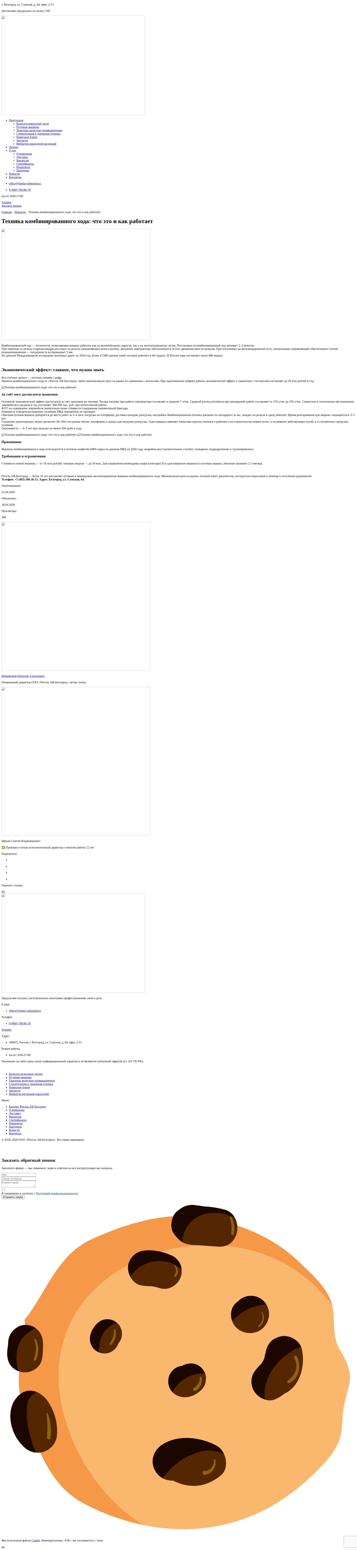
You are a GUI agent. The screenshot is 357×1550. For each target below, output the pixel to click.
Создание (7, 1152)
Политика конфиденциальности (21, 1146)
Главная (6, 212)
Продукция (8, 1067)
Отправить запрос (13, 1197)
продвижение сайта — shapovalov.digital (42, 1152)
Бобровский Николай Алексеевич (22, 676)
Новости (20, 212)
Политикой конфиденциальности (57, 1193)
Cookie (35, 1540)
